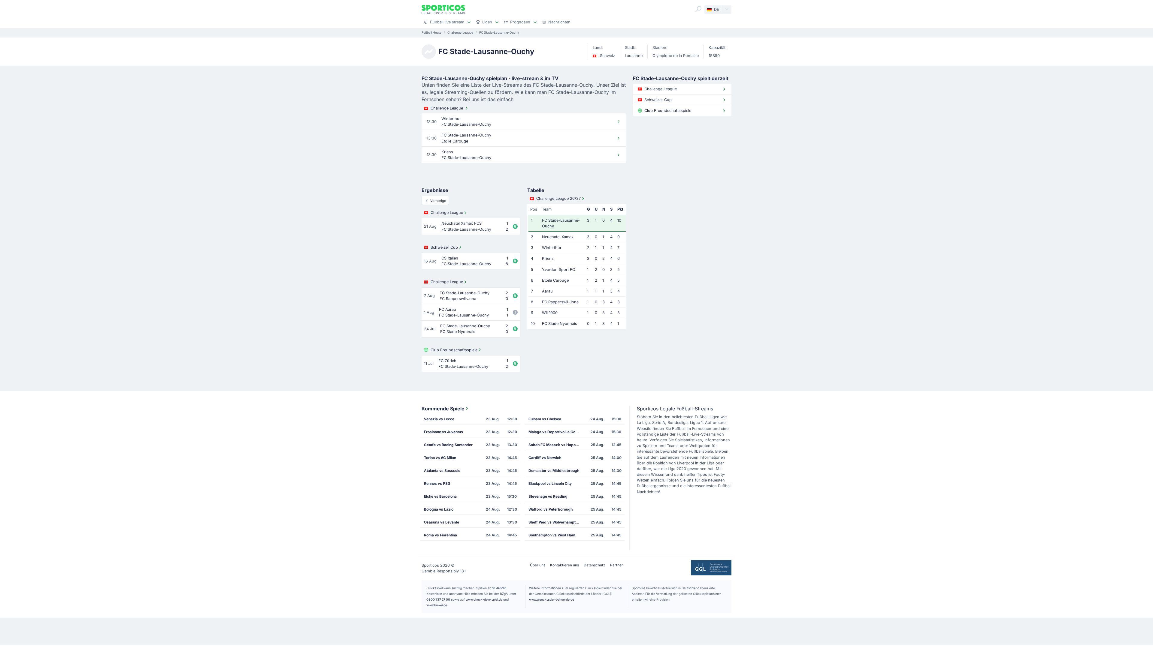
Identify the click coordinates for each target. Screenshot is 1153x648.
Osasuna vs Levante (441, 522)
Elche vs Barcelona (440, 496)
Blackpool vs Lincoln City (550, 483)
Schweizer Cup (444, 247)
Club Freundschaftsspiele (454, 350)
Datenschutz (594, 565)
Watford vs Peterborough (550, 509)
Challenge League (447, 108)
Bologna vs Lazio (438, 509)
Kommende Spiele (443, 409)
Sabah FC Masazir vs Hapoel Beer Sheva (555, 444)
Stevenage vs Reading (547, 496)
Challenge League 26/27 (558, 198)
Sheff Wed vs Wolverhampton (554, 522)
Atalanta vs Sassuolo (442, 470)
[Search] (698, 9)
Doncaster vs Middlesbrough (553, 470)
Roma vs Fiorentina (440, 535)
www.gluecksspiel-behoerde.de (551, 599)
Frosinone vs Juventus (443, 432)
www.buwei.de (436, 605)
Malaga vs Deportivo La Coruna (555, 432)
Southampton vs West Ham (551, 535)
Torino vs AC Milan (440, 457)
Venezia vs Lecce (439, 419)
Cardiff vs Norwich (544, 457)
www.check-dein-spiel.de (484, 599)
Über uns (537, 565)
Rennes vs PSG (437, 483)
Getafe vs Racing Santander (448, 444)
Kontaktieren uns (564, 565)
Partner (616, 565)
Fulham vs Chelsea (544, 419)
